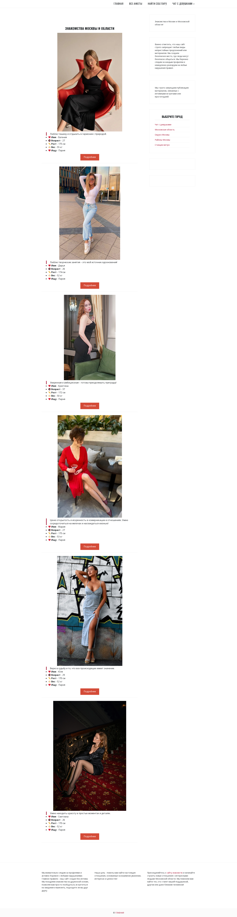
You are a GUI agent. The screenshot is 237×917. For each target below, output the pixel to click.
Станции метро (162, 145)
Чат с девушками (182, 3)
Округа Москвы (162, 134)
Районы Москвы (162, 139)
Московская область (165, 129)
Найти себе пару (157, 3)
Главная (118, 3)
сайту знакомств (174, 872)
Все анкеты (135, 3)
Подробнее (90, 157)
